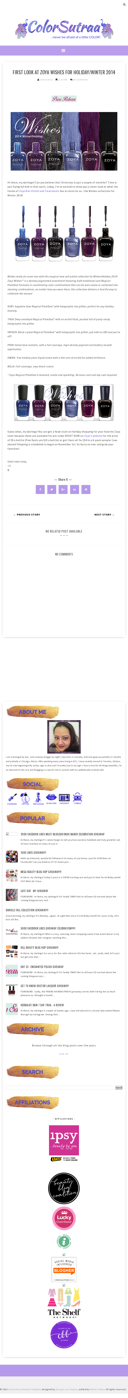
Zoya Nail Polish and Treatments (39, 191)
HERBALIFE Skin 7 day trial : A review (42, 1005)
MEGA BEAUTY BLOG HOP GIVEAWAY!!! (41, 872)
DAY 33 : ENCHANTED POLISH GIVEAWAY (42, 967)
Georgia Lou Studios (67, 1389)
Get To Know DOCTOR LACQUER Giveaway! (45, 986)
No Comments (80, 79)
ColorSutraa (46, 79)
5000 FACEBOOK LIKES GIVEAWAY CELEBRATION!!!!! (48, 928)
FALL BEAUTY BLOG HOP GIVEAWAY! (39, 948)
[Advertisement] (63, 668)
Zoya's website (93, 435)
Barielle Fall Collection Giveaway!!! (27, 910)
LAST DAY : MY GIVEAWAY (34, 891)
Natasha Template (31, 1389)
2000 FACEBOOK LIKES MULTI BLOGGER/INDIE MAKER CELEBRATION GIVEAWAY (63, 834)
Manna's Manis (97, 1389)
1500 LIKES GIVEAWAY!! (33, 853)
